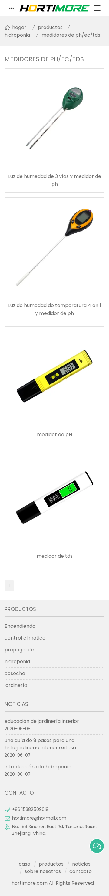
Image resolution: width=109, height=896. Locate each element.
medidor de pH (54, 434)
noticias (81, 864)
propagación (20, 649)
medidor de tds (55, 556)
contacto (80, 871)
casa (24, 864)
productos (50, 27)
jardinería (16, 685)
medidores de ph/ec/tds (70, 35)
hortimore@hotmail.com (39, 818)
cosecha (15, 673)
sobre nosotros (43, 871)
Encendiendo (20, 626)
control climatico (25, 637)
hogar (19, 27)
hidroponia (17, 35)
